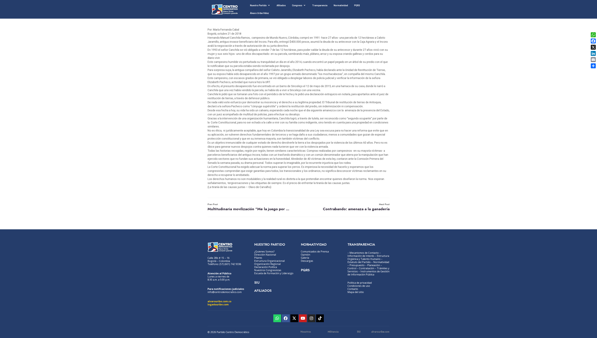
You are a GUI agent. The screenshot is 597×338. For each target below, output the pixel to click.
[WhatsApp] (593, 35)
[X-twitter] (294, 318)
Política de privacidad (359, 282)
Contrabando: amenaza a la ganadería (356, 207)
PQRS (357, 5)
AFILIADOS (263, 290)
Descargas (307, 261)
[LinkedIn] (593, 53)
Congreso (297, 5)
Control (351, 268)
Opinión (305, 254)
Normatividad (341, 5)
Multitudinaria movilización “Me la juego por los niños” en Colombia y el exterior (248, 207)
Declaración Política (265, 267)
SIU (256, 282)
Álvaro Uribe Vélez (259, 13)
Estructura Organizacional (269, 261)
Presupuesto (357, 265)
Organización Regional (267, 264)
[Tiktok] (320, 318)
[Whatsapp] (277, 318)
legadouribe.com (218, 304)
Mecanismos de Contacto (364, 252)
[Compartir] (593, 66)
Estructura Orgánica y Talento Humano (368, 257)
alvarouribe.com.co (219, 301)
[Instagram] (311, 318)
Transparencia (319, 5)
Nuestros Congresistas (267, 270)
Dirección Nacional (265, 254)
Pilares (258, 257)
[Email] (593, 60)
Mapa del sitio (355, 292)
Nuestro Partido (258, 5)
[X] (593, 47)
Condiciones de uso (358, 286)
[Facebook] (286, 318)
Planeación (373, 265)
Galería (305, 257)
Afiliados (281, 5)
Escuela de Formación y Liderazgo (273, 273)
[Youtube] (303, 318)
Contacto (352, 289)
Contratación (366, 268)
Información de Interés (360, 256)
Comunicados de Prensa (315, 251)
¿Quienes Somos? (264, 251)
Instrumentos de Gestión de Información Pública (368, 273)
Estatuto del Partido (359, 262)
